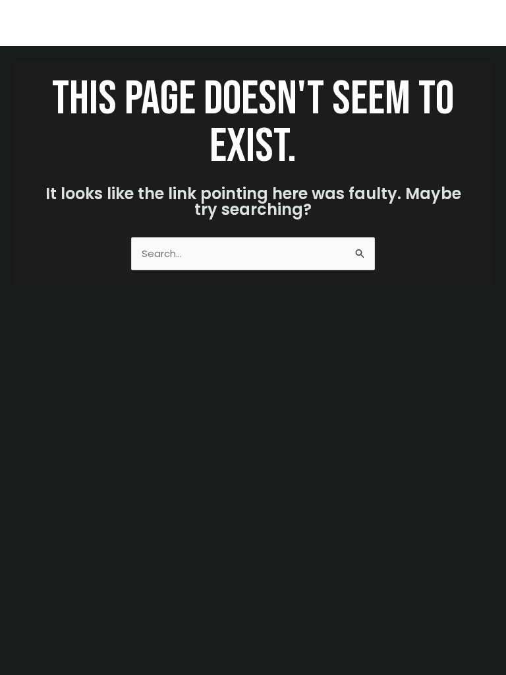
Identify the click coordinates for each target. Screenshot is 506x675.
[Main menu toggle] (479, 23)
